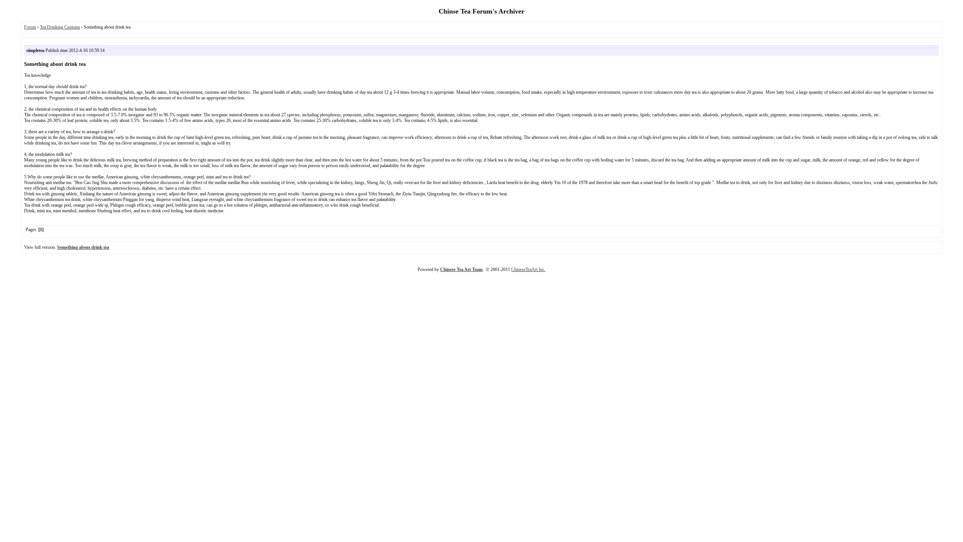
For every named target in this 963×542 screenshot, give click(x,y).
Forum (30, 27)
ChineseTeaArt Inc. (528, 269)
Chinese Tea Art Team (461, 269)
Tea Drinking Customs (60, 27)
